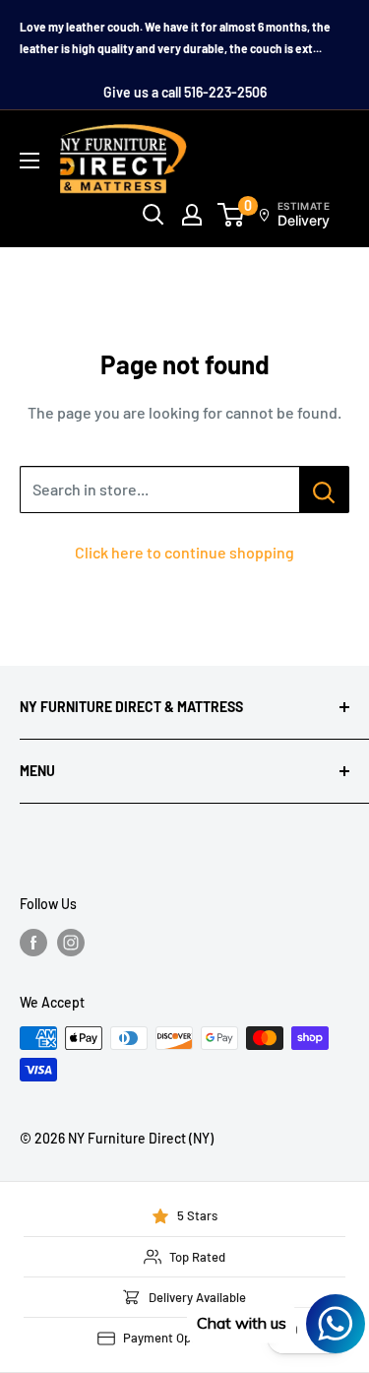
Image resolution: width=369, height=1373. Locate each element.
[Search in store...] (324, 489)
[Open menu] (29, 160)
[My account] (192, 215)
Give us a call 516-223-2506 (185, 92)
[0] (231, 215)
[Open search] (153, 215)
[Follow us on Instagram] (71, 942)
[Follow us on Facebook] (33, 942)
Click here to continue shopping (184, 552)
